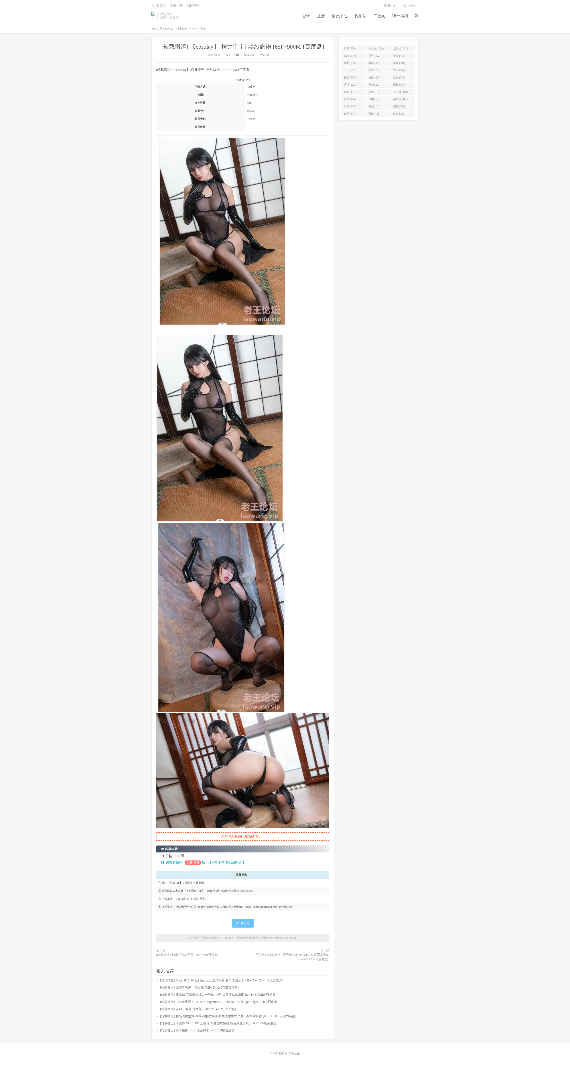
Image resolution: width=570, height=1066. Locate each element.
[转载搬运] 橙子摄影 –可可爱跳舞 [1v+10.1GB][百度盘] (198, 1030)
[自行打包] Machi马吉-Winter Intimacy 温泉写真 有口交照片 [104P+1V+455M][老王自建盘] (221, 980)
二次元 (379, 16)
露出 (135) (374, 113)
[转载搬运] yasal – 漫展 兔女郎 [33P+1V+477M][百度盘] (198, 1009)
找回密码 (193, 5)
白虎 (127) (399, 113)
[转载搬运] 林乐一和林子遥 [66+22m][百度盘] (187, 955)
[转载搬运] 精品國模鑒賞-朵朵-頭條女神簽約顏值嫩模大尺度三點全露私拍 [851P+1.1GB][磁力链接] (228, 1016)
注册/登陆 (193, 862)
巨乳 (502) (374, 55)
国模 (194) (399, 84)
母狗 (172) (374, 99)
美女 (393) (350, 63)
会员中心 (340, 16)
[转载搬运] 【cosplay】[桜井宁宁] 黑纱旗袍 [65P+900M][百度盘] (242, 46)
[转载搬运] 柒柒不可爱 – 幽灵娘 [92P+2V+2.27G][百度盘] (199, 987)
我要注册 (176, 5)
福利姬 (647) (400, 48)
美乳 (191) (350, 92)
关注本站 (410, 5)
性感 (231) (399, 77)
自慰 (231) (374, 77)
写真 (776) (350, 48)
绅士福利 (400, 16)
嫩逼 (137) (350, 113)
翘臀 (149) (399, 106)
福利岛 (153, 15)
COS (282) (350, 70)
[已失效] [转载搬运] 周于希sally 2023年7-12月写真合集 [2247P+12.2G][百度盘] (291, 957)
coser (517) (350, 55)
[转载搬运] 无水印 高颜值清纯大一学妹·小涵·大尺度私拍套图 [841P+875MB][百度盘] (218, 994)
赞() (245, 923)
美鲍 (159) (350, 106)
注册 (321, 16)
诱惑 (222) (350, 84)
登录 (306, 16)
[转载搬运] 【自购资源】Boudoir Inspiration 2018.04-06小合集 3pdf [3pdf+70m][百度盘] (219, 1002)
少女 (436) (399, 55)
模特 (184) (350, 99)
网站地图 (294, 1053)
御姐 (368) (374, 63)
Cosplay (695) (376, 48)
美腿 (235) (350, 77)
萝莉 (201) (374, 84)
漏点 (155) (374, 106)
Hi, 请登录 (158, 5)
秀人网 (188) (400, 92)
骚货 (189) (374, 92)
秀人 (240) (399, 70)
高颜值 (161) (400, 99)
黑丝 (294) (399, 63)
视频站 (360, 16)
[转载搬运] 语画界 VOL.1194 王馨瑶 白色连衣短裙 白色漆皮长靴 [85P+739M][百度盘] (218, 1023)
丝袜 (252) (374, 70)
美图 (193, 28)
